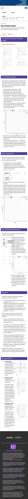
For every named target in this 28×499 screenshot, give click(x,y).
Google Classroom (22, 3)
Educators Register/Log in (21, 5)
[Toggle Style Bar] (26, 112)
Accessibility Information (17, 450)
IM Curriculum (23, 0)
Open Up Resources (20, 469)
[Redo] (21, 111)
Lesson (4, 34)
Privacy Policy (8, 450)
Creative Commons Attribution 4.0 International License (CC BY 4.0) (13, 457)
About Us (24, 1)
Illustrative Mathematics (11, 463)
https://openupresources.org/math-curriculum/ (12, 459)
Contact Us (24, 2)
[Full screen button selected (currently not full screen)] (26, 133)
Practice (10, 34)
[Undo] (20, 111)
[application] (15, 123)
